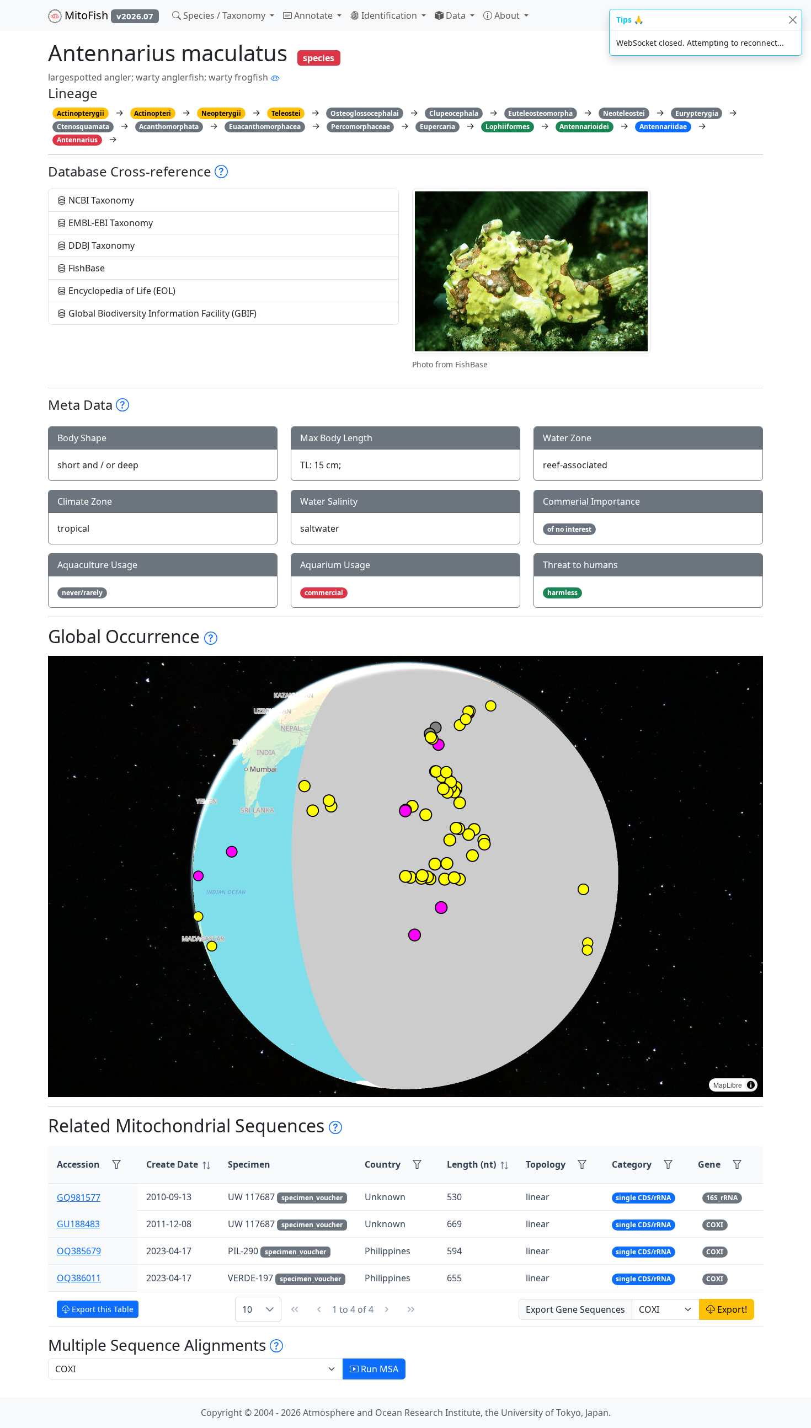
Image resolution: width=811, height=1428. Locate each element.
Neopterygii (221, 113)
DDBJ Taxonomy (100, 245)
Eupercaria (437, 126)
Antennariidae (663, 126)
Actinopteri (152, 113)
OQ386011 (79, 1278)
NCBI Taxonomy (100, 200)
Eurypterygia (696, 113)
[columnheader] (178, 1165)
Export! (731, 1309)
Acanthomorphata (169, 126)
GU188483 (78, 1224)
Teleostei (286, 113)
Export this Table (102, 1309)
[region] (405, 876)
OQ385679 (79, 1251)
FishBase (85, 268)
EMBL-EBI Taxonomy (109, 223)
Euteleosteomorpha (540, 113)
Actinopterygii (80, 113)
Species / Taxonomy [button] (224, 15)
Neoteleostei (624, 113)
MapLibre (727, 1084)
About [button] (507, 15)
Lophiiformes (507, 126)
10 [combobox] (247, 1309)
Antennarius (77, 140)
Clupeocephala (453, 113)
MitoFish (107, 15)
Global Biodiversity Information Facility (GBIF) (161, 313)
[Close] (792, 19)
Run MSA (378, 1369)
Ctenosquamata (83, 126)
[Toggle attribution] (750, 1085)
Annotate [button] (313, 15)
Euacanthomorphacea (265, 126)
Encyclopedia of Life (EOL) (120, 291)
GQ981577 (78, 1197)
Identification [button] (389, 15)
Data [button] (456, 15)
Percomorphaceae (360, 126)
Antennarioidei (584, 126)
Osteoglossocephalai (364, 113)
